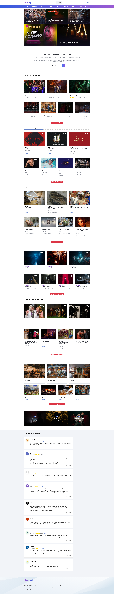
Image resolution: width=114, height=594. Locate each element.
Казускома (27, 148)
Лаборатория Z (35, 418)
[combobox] (50, 2)
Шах (26, 397)
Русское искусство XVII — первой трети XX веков (56, 208)
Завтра (52, 69)
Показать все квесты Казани (57, 122)
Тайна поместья (63, 115)
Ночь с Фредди (57, 418)
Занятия (73, 6)
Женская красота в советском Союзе (79, 207)
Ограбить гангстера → (29, 99)
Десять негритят (29, 115)
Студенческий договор (53, 320)
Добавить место (49, 585)
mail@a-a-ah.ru (51, 589)
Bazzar (42, 486)
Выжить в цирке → (62, 289)
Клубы (58, 6)
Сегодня (49, 69)
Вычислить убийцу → (29, 118)
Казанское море (29, 229)
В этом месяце (64, 69)
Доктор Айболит (29, 320)
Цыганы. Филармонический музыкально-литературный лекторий (65, 343)
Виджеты (61, 585)
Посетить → (27, 153)
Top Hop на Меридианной (65, 397)
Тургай (72, 380)
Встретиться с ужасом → (74, 270)
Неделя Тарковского (47, 229)
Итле (43, 397)
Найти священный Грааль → (47, 118)
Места (86, 6)
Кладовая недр (28, 207)
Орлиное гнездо (52, 380)
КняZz (77, 170)
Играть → (49, 270)
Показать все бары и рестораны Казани (57, 404)
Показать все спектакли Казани (57, 354)
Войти (88, 2)
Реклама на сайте (42, 585)
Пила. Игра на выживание (82, 115)
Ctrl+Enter (30, 587)
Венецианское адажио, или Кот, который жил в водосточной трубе (31, 342)
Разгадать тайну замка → (63, 118)
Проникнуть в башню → (74, 99)
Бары (42, 6)
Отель (26, 267)
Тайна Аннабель (46, 286)
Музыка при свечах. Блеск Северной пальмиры (79, 149)
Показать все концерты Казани (57, 181)
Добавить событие (56, 585)
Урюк (77, 397)
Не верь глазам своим (64, 229)
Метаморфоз (73, 267)
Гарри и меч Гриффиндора (76, 95)
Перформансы (35, 6)
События (80, 6)
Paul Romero (51, 148)
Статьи (36, 585)
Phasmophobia (28, 286)
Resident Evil (51, 267)
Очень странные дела (53, 95)
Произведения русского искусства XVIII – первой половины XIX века (82, 231)
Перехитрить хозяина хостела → (82, 289)
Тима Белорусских (46, 170)
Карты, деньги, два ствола (31, 95)
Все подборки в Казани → (29, 46)
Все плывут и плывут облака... (77, 320)
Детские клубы (65, 6)
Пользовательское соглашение (40, 587)
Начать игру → (27, 289)
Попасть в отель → (28, 270)
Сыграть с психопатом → (80, 118)
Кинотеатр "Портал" (79, 418)
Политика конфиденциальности (53, 587)
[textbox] (50, 1)
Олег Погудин (28, 170)
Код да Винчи (45, 115)
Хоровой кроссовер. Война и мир (65, 171)
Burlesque (42, 441)
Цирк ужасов (62, 286)
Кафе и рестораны (50, 6)
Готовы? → (44, 289)
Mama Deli (27, 380)
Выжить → (49, 99)
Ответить (69, 446)
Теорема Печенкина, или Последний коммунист (82, 342)
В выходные (57, 69)
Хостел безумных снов (81, 286)
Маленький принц (46, 341)
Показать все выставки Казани (57, 241)
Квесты (27, 6)
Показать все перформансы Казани (57, 294)
